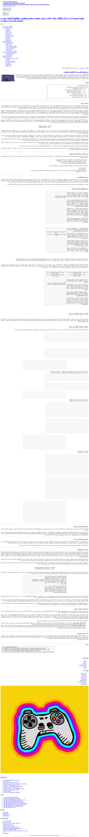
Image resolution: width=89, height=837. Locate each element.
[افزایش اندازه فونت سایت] (7, 8)
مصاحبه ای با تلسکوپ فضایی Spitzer (11, 827)
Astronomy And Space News (9, 5)
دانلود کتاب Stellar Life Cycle (9, 807)
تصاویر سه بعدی (6, 822)
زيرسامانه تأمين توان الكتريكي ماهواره (76, 72)
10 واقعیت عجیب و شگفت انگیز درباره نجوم (12, 786)
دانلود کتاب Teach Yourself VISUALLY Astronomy (13, 802)
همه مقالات (81, 68)
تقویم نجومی (6, 833)
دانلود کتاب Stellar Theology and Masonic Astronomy (14, 804)
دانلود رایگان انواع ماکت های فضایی (10, 782)
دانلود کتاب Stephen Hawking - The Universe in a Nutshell (15, 803)
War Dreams (5, 812)
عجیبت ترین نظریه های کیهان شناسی (11, 789)
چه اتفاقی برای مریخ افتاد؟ (9, 825)
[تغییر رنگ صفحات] (6, 12)
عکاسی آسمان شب (7, 820)
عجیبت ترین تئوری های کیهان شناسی (11, 784)
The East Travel (6, 815)
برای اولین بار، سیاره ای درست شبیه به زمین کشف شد (15, 783)
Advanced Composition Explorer (10, 829)
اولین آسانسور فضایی (7, 824)
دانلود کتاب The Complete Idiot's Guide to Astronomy (14, 799)
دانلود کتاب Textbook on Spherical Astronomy (12, 801)
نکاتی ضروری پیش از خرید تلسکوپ (10, 787)
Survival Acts (6, 814)
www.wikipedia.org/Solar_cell (10, 647)
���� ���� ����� (10, 1)
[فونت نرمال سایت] (7, 9)
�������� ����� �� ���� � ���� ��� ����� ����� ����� (26, 4)
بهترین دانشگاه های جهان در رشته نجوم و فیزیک (13, 788)
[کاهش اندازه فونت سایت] (7, 10)
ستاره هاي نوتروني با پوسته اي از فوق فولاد (12, 828)
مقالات (86, 68)
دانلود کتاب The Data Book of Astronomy (11, 798)
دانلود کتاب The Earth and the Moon (10, 797)
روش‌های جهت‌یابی (7, 791)
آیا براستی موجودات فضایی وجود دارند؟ (11, 780)
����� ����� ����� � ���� (14, 3)
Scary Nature (6, 813)
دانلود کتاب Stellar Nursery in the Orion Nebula (13, 806)
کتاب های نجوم (6, 781)
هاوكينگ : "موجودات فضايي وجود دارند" (11, 792)
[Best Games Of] (44, 773)
